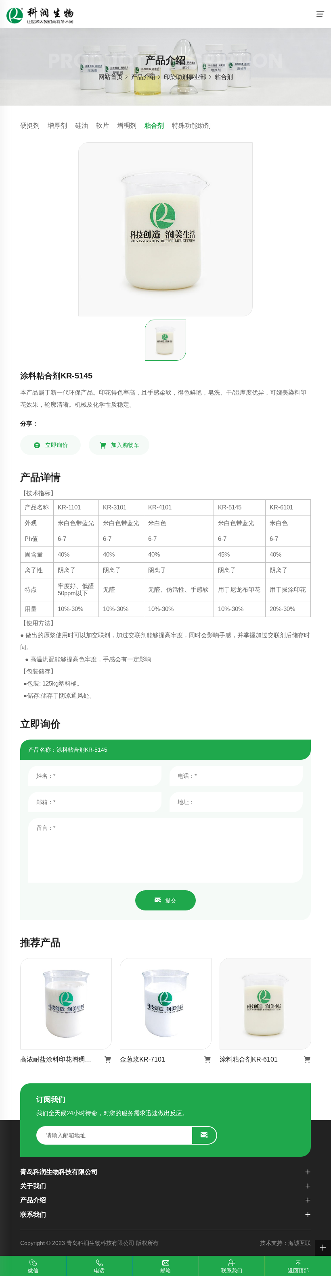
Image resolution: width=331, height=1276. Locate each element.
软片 (102, 125)
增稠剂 (126, 125)
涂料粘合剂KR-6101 (249, 1059)
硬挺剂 (30, 125)
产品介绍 (143, 76)
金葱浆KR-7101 (142, 1059)
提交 (170, 900)
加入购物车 (125, 445)
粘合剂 (224, 76)
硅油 (81, 125)
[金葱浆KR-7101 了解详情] (166, 1003)
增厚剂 (57, 125)
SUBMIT (204, 1135)
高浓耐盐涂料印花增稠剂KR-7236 (66, 1059)
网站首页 (110, 76)
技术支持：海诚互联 (285, 1243)
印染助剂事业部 (185, 76)
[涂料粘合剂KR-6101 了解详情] (265, 1003)
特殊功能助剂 (191, 125)
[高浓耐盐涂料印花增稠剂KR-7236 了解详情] (66, 1003)
